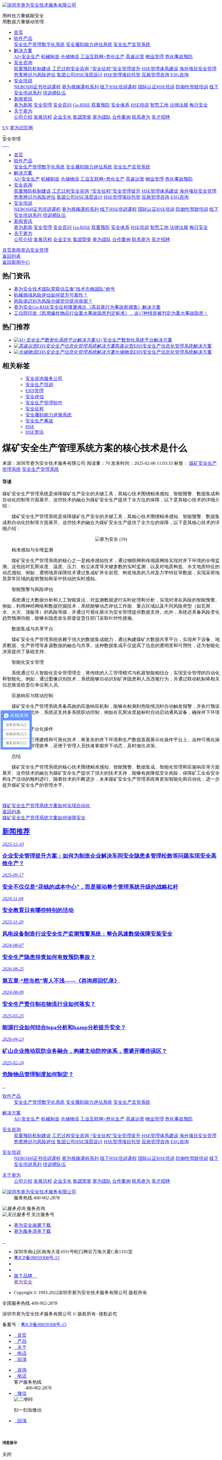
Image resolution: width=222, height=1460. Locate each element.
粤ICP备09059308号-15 (37, 1257)
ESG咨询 (180, 74)
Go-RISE (81, 105)
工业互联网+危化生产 (102, 56)
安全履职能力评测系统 (48, 414)
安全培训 (23, 80)
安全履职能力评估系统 (89, 44)
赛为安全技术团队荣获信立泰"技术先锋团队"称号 (64, 289)
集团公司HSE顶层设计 (80, 74)
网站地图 (23, 1269)
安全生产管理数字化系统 (39, 44)
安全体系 (120, 105)
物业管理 (154, 56)
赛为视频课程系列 (80, 86)
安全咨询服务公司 (43, 378)
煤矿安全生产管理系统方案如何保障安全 (44, 817)
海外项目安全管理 (198, 68)
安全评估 (34, 396)
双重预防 (100, 105)
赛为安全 (23, 1281)
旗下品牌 (25, 1275)
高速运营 (135, 56)
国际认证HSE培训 (156, 86)
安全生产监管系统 (131, 44)
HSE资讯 (34, 432)
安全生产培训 (39, 384)
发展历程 (43, 117)
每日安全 (198, 105)
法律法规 (179, 105)
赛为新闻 (23, 105)
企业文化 (62, 117)
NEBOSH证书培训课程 (37, 86)
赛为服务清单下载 (32, 1231)
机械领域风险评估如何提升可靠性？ (51, 295)
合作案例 (121, 117)
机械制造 (50, 56)
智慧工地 (159, 105)
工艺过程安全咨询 (70, 68)
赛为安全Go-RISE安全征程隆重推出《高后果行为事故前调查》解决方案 (87, 307)
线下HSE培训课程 (118, 86)
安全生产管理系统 (40, 469)
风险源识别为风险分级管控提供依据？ (53, 301)
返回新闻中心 (16, 262)
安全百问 (62, 105)
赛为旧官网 (21, 127)
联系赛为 (141, 117)
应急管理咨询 (155, 74)
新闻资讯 (23, 98)
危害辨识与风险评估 (35, 74)
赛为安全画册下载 (32, 1225)
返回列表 (11, 256)
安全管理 (43, 105)
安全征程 (34, 408)
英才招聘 (160, 117)
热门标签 (23, 1263)
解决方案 (23, 50)
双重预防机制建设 (32, 68)
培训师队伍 (54, 92)
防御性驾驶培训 (192, 86)
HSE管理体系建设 (160, 68)
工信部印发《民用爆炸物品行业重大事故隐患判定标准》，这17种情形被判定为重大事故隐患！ (111, 313)
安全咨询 (23, 62)
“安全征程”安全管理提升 (115, 68)
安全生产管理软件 (43, 402)
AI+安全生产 (27, 56)
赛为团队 (101, 117)
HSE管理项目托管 (122, 74)
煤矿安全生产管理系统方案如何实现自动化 (46, 805)
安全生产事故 (39, 420)
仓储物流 (70, 56)
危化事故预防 (179, 56)
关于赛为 (23, 111)
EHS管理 (34, 390)
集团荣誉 (82, 117)
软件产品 (23, 38)
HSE (29, 426)
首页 (18, 32)
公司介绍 (23, 117)
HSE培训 (140, 105)
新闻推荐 (16, 831)
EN (5, 127)
